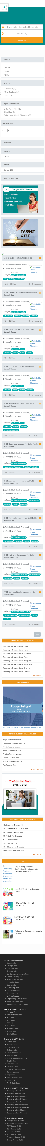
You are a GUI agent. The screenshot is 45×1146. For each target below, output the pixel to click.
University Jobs (13, 996)
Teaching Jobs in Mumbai (16, 1110)
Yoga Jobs (11, 1075)
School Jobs (11, 963)
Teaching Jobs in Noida (16, 1093)
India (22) (8, 95)
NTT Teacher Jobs (10, 839)
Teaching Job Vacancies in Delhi (15, 646)
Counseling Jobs (13, 990)
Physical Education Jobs (16, 1069)
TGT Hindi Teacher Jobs (12, 836)
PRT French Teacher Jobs (13, 832)
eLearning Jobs (13, 982)
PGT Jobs (11, 1017)
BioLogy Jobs (12, 1050)
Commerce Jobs (13, 1064)
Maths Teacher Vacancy (12, 761)
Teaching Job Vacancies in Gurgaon (17, 653)
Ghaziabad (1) (9, 112)
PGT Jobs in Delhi (14, 1126)
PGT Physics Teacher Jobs (13, 847)
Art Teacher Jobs (9, 765)
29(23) (6, 156)
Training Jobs (12, 971)
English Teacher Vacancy (12, 754)
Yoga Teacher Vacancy (12, 739)
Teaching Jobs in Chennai (17, 1113)
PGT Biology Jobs (10, 843)
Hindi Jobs (11, 1080)
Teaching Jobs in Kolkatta (17, 1099)
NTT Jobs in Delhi (14, 1134)
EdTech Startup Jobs (15, 979)
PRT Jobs (10, 1023)
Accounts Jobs (12, 1066)
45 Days (7, 75)
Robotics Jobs (12, 993)
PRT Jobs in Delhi (13, 1131)
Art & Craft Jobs (13, 1083)
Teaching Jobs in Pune (15, 1102)
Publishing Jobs (13, 988)
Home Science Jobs (14, 1077)
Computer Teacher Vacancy (14, 743)
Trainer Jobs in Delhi (15, 1140)
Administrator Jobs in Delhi (17, 1123)
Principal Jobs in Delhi (15, 1120)
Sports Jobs (11, 985)
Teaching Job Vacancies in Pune (15, 657)
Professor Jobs (13, 1028)
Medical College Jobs (15, 1001)
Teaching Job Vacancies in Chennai (16, 668)
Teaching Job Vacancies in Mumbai (16, 672)
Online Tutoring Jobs (15, 977)
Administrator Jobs (14, 1015)
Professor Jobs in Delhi (16, 1137)
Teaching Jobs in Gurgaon (17, 1096)
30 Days (7, 71)
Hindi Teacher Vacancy (12, 750)
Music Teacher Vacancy (12, 747)
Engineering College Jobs (17, 999)
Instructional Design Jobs (17, 1058)
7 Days (7, 67)
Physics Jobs (12, 1044)
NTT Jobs (11, 1026)
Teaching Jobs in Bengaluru (17, 1104)
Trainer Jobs (11, 1031)
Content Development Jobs (18, 974)
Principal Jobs (12, 1012)
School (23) (8, 170)
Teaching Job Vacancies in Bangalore (17, 661)
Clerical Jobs (12, 1034)
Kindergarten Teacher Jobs (13, 825)
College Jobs (12, 966)
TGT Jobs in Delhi (14, 1129)
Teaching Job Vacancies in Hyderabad (17, 664)
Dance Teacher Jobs (11, 758)
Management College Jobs (17, 1004)
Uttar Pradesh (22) (11, 92)
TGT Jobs (11, 1020)
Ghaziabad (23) (10, 89)
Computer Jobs (13, 1072)
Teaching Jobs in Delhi (15, 1091)
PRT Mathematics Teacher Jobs (15, 829)
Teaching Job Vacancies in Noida (15, 650)
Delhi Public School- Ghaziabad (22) (17, 115)
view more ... (37, 675)
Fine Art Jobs (12, 1055)
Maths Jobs (11, 1042)
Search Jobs (22, 40)
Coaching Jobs (12, 968)
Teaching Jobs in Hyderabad (18, 1107)
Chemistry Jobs (13, 1047)
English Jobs (11, 1061)
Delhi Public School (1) (12, 109)
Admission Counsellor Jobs (13, 850)
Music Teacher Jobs (14, 1053)
